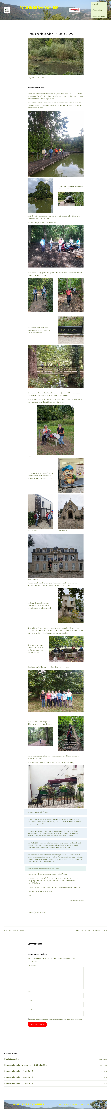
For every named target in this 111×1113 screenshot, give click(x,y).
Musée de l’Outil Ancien (44, 478)
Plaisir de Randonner (39, 7)
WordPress (70, 1104)
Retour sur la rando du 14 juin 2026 (18, 1077)
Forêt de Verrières (40, 912)
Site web (30, 1010)
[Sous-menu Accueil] (100, 3)
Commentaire (32, 965)
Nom (29, 991)
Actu (43, 78)
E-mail (30, 1001)
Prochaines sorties (11, 1059)
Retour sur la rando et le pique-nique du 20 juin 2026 (25, 1065)
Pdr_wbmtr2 (35, 78)
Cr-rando (47, 78)
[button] (29, 429)
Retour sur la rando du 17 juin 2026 (18, 1071)
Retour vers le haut (76, 900)
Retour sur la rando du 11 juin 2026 (18, 1083)
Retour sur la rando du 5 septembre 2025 (90, 930)
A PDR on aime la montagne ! (16, 930)
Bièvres (31, 912)
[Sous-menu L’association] (104, 9)
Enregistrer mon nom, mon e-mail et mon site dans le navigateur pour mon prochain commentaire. (55, 1019)
